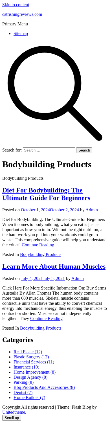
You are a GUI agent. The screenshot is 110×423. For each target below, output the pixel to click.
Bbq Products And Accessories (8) (44, 387)
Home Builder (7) (29, 397)
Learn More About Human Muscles (53, 266)
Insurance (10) (26, 367)
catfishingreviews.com (22, 14)
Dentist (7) (23, 392)
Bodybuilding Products (40, 254)
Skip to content (15, 4)
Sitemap (21, 33)
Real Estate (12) (28, 351)
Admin (91, 209)
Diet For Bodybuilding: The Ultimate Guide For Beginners (46, 194)
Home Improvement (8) (35, 372)
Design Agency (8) (30, 377)
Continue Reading (38, 244)
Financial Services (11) (34, 362)
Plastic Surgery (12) (31, 356)
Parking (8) (24, 382)
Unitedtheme (13, 412)
